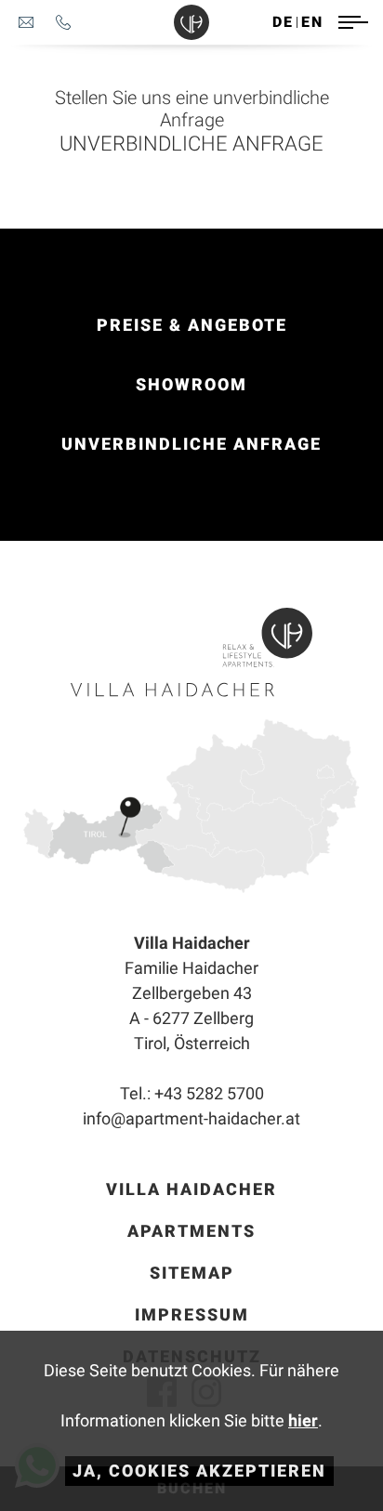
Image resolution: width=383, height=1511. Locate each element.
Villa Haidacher (191, 1189)
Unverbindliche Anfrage (191, 443)
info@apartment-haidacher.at (26, 22)
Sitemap (192, 1272)
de (283, 22)
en (312, 22)
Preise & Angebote (192, 325)
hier (303, 1420)
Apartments (191, 1231)
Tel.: (192, 1093)
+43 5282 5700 (63, 22)
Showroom (191, 384)
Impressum (192, 1314)
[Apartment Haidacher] (191, 22)
